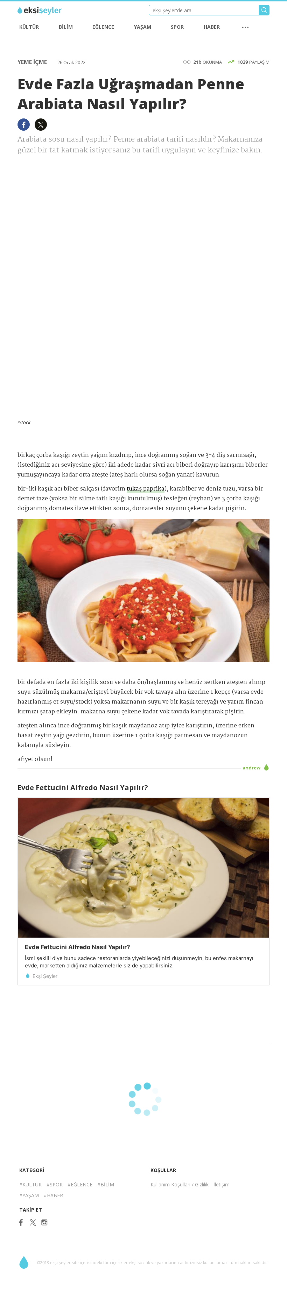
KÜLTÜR (29, 26)
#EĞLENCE (80, 1184)
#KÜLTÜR (30, 1184)
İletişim (222, 1184)
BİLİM (66, 26)
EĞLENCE (103, 26)
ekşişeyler (49, 11)
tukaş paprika (145, 489)
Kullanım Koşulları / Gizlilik (179, 1184)
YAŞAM (142, 26)
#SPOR (55, 1184)
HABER (212, 26)
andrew (252, 768)
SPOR (177, 26)
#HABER (53, 1195)
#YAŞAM (29, 1195)
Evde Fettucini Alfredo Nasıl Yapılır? (77, 947)
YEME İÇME (33, 62)
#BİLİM (105, 1184)
